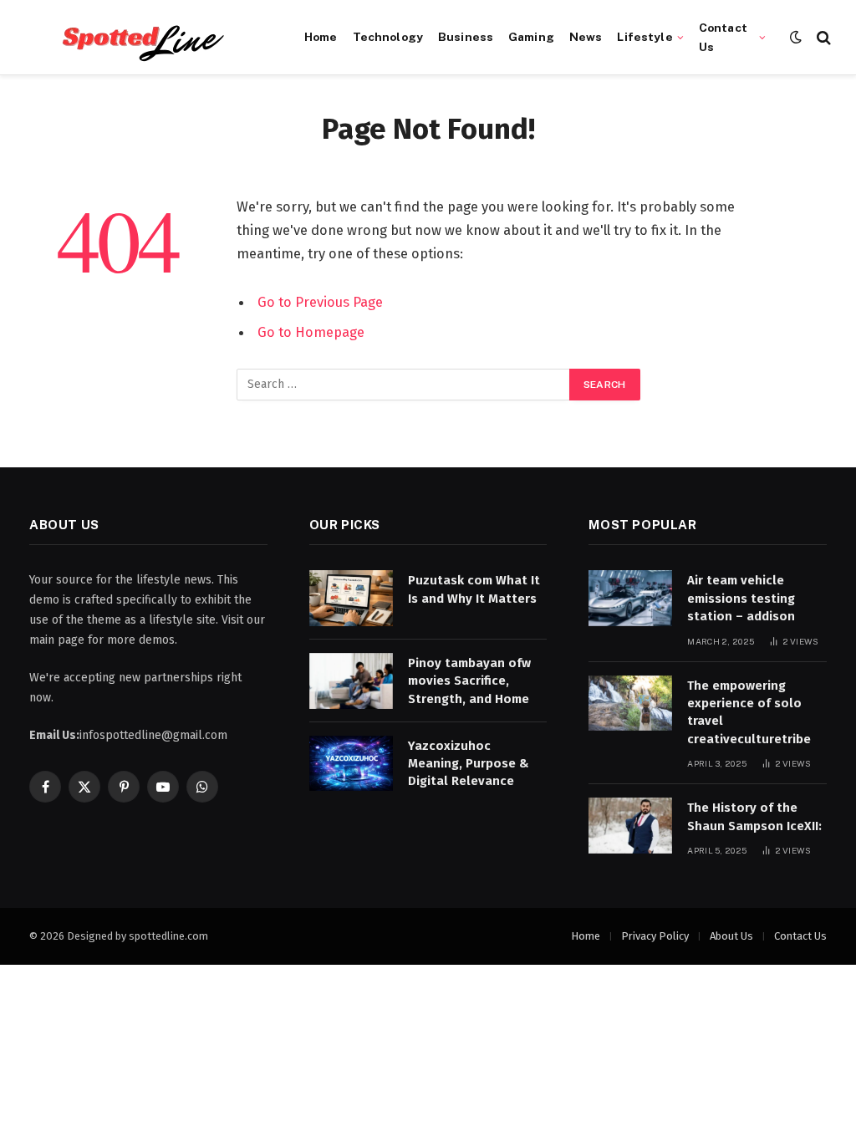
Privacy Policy (655, 936)
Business (465, 36)
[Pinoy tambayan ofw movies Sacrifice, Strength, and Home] (351, 681)
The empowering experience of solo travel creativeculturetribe (749, 712)
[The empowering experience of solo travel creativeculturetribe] (630, 704)
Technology (388, 36)
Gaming (531, 36)
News (586, 36)
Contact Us (723, 37)
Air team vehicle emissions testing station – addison (741, 598)
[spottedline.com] (146, 37)
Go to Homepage (310, 332)
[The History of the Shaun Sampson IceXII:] (630, 826)
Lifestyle (644, 36)
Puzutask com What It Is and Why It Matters (474, 589)
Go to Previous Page (320, 301)
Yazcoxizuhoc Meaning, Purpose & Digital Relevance (468, 763)
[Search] (822, 37)
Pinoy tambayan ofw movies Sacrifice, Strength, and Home (469, 680)
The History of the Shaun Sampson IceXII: (754, 816)
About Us (731, 936)
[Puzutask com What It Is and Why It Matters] (351, 598)
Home (321, 36)
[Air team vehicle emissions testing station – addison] (630, 598)
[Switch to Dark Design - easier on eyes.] (796, 37)
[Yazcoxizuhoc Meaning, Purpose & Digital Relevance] (351, 764)
